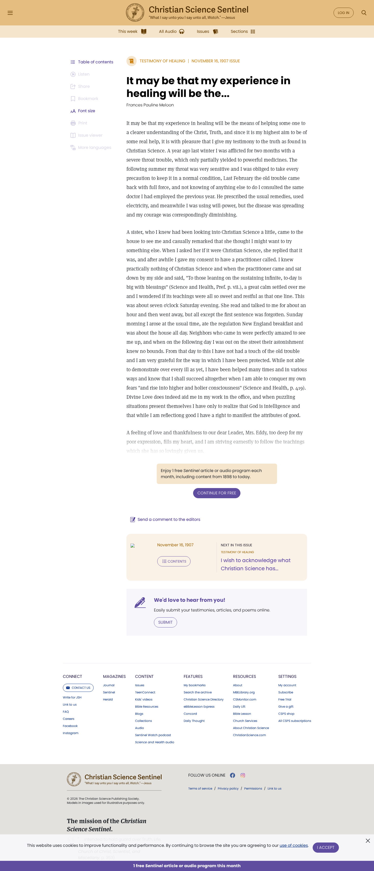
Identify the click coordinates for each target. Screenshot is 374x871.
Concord (190, 713)
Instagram (70, 733)
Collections (143, 720)
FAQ (66, 711)
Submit (165, 622)
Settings (287, 676)
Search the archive (198, 692)
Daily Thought (194, 720)
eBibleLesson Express (199, 706)
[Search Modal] (364, 13)
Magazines (114, 676)
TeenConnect (145, 692)
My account (287, 685)
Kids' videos (143, 699)
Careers (68, 718)
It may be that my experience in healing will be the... (208, 87)
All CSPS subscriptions (294, 720)
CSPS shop (286, 713)
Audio (139, 728)
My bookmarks (195, 685)
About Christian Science (251, 728)
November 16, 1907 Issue (216, 61)
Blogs (139, 713)
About (237, 685)
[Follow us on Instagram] (243, 775)
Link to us (70, 704)
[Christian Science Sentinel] (187, 12)
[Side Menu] (10, 13)
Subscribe (285, 692)
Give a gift (285, 706)
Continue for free (216, 493)
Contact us (81, 688)
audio (154, 742)
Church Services (245, 720)
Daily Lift (239, 706)
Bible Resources (146, 706)
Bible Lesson (242, 713)
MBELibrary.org (244, 692)
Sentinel (109, 692)
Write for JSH (72, 697)
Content (144, 676)
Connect (72, 676)
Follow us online (206, 775)
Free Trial (284, 699)
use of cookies (294, 845)
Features (193, 676)
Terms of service (200, 788)
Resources (244, 676)
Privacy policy (228, 788)
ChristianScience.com (249, 735)
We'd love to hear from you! (189, 600)
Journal (108, 685)
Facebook (70, 725)
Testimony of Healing (162, 61)
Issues (139, 685)
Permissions (253, 788)
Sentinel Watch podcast (153, 735)
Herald (108, 699)
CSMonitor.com (244, 699)
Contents (177, 561)
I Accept (326, 847)
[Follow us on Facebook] (232, 775)
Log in (343, 12)
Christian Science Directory (204, 699)
